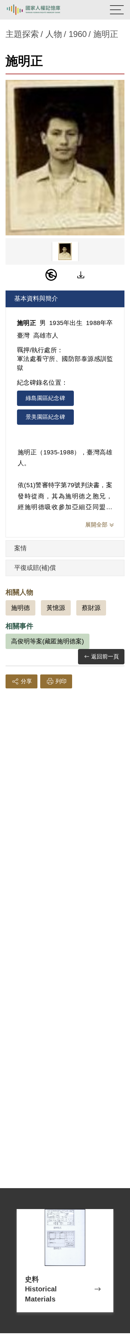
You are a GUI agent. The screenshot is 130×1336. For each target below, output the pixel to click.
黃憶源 (55, 607)
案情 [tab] (20, 548)
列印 (61, 681)
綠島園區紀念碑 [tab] (45, 398)
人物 (53, 34)
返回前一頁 (105, 656)
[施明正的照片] (65, 157)
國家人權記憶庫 (41, 10)
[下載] (80, 274)
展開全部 (96, 525)
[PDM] (51, 274)
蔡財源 (91, 607)
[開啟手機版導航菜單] (116, 9)
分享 (26, 681)
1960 (78, 34)
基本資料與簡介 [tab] (36, 298)
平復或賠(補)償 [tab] (35, 567)
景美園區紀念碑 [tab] (45, 417)
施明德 (20, 607)
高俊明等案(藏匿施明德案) (47, 641)
